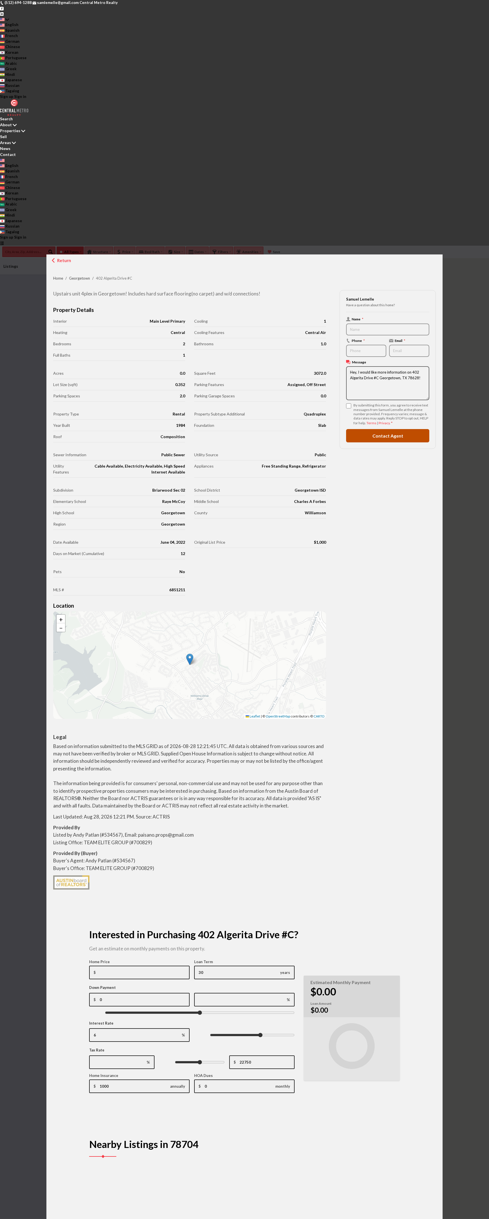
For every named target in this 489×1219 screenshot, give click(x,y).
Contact (8, 154)
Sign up (6, 96)
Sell (3, 136)
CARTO (319, 716)
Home (58, 278)
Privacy (384, 423)
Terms (371, 423)
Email (400, 340)
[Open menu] (2, 243)
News (5, 148)
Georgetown (79, 278)
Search (6, 118)
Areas (5, 142)
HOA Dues (203, 1075)
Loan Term (203, 961)
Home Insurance (103, 1075)
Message (359, 362)
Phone (358, 340)
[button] (189, 659)
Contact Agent (387, 435)
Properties (10, 130)
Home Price (99, 961)
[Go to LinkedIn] (2, 13)
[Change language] (4, 19)
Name (357, 319)
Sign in (20, 96)
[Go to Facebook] (2, 8)
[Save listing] (181, 1180)
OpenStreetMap (278, 716)
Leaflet (254, 716)
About (6, 124)
